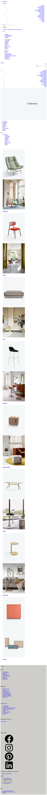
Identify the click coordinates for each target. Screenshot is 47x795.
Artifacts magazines (18, 29)
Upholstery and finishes (7, 695)
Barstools (6, 42)
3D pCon (4, 689)
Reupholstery (7, 56)
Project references (6, 688)
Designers (4, 673)
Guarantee (7, 57)
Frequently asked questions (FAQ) (9, 707)
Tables (6, 48)
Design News (5, 671)
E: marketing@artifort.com (7, 790)
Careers (4, 710)
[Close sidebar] (46, 68)
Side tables (7, 44)
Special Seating (5, 128)
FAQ (6, 52)
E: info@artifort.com (6, 783)
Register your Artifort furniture (10, 55)
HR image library (6, 691)
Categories (5, 134)
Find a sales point (6, 674)
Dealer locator (12, 29)
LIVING (6, 34)
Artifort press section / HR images (9, 791)
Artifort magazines (6, 692)
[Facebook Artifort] (9, 742)
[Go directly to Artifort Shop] (5, 773)
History (4, 676)
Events (4, 792)
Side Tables (5, 126)
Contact (6, 51)
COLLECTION (8, 36)
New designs (7, 40)
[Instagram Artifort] (9, 751)
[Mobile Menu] (46, 67)
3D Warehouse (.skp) (6, 690)
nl (46, 63)
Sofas (6, 45)
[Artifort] (4, 3)
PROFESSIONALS (8, 35)
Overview (4, 121)
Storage (6, 47)
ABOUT (6, 37)
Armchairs (5, 29)
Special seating (7, 46)
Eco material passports (7, 694)
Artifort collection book (7, 693)
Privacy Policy (5, 712)
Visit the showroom (6, 675)
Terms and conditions (6, 711)
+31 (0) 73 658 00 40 (6, 778)
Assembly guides (8, 54)
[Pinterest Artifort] (9, 760)
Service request (8, 58)
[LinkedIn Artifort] (9, 769)
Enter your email (3, 721)
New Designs (5, 122)
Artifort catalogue (6, 672)
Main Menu (5, 1)
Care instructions (8, 53)
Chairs (8, 29)
